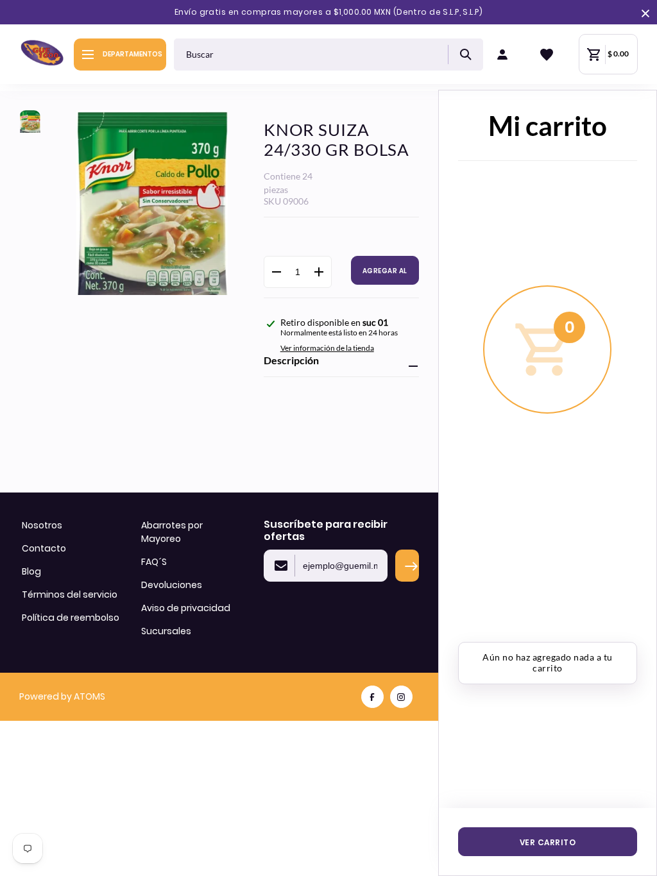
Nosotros (42, 525)
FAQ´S (154, 561)
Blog (31, 571)
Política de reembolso (70, 617)
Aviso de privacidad (185, 608)
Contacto (44, 548)
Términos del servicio (69, 594)
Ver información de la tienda (327, 348)
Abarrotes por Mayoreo (172, 532)
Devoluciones (171, 584)
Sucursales (166, 631)
